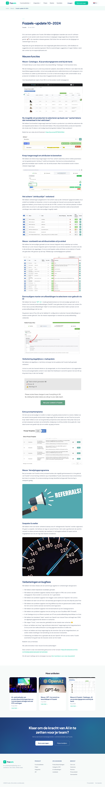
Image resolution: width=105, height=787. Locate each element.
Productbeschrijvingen (58, 764)
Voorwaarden (73, 774)
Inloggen (70, 3)
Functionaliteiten (24, 3)
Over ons (72, 764)
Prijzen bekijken (62, 743)
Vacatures (73, 767)
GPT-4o (39, 302)
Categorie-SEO (56, 767)
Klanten (52, 3)
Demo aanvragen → (44, 743)
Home (7, 8)
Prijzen (45, 3)
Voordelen (59, 3)
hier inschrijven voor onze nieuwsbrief (63, 656)
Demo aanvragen (81, 3)
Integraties (36, 3)
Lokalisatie (55, 772)
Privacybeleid (73, 772)
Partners (72, 769)
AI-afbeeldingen (56, 769)
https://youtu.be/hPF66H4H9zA (55, 132)
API (35, 772)
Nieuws (12, 8)
